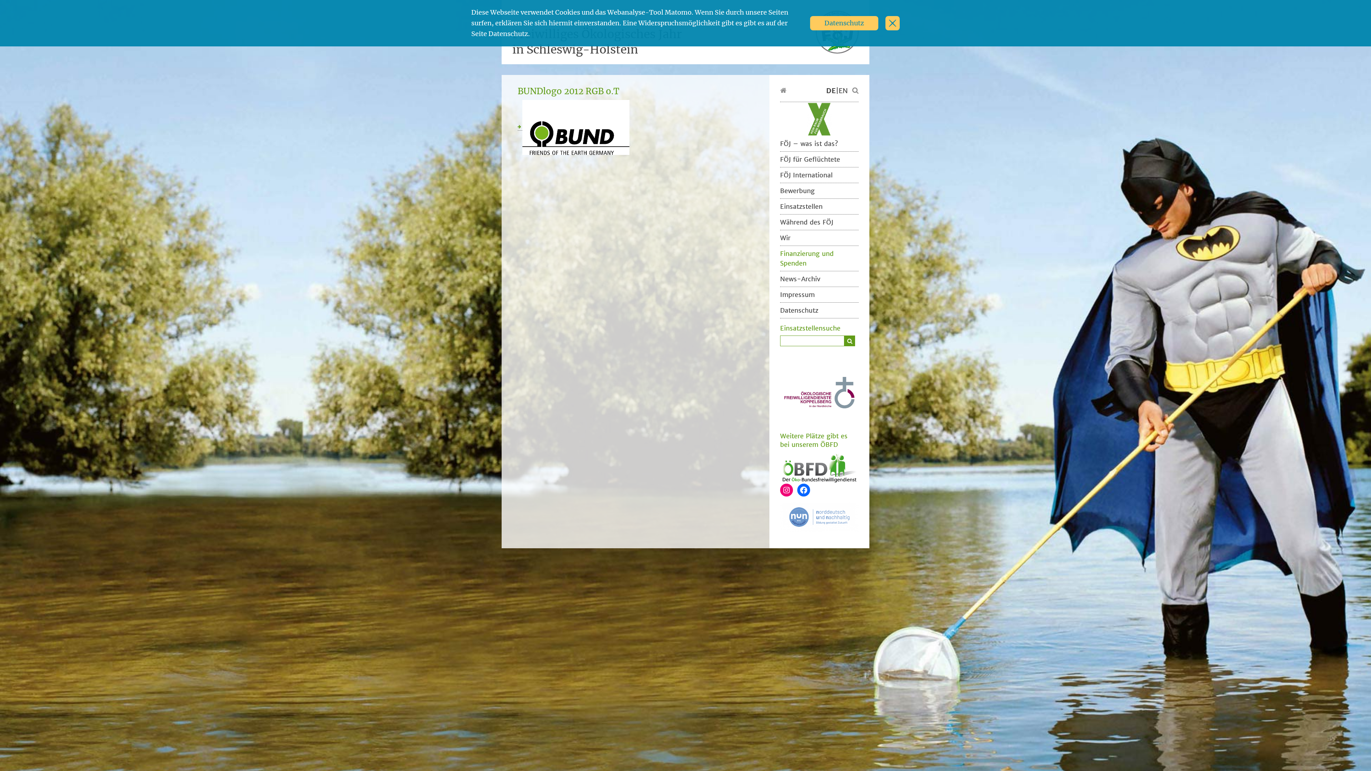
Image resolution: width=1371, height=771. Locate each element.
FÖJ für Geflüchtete (810, 159)
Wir (785, 238)
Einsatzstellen (801, 206)
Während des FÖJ (806, 222)
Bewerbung (797, 191)
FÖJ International (806, 175)
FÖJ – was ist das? (809, 144)
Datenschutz (844, 23)
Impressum (797, 295)
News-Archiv (800, 279)
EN (843, 90)
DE (831, 90)
